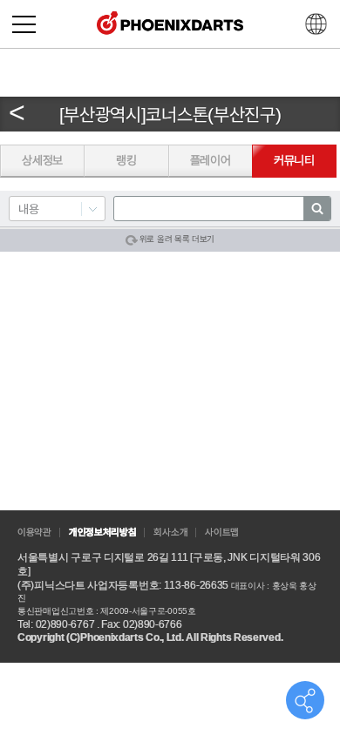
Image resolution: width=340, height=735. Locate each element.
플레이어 (210, 160)
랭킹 (126, 160)
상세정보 (42, 160)
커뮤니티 (294, 160)
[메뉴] (24, 24)
